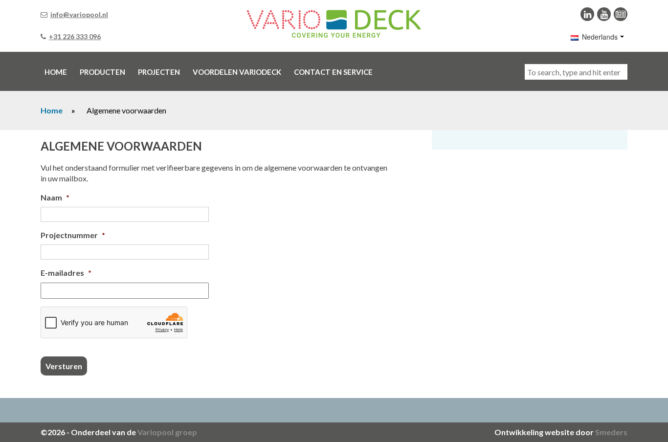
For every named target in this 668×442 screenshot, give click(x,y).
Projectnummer (73, 235)
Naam (55, 197)
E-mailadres (66, 272)
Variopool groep (167, 432)
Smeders (611, 432)
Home (52, 110)
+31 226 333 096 (75, 36)
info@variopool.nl (79, 14)
